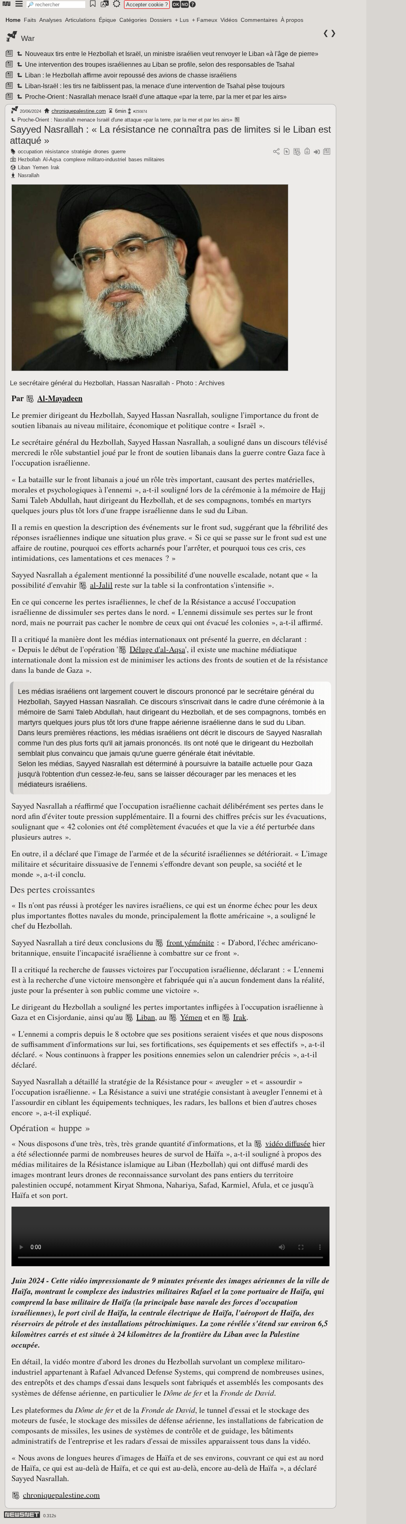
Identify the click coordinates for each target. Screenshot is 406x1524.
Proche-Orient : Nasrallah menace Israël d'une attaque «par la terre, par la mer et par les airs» (155, 96)
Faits (30, 20)
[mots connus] (307, 152)
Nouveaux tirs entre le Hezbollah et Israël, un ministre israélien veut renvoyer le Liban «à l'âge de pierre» (171, 53)
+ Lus (182, 20)
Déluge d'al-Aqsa (157, 649)
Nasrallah (28, 175)
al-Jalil (101, 584)
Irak (55, 167)
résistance (57, 152)
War (27, 38)
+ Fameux (204, 20)
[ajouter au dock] (317, 152)
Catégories (133, 20)
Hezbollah (29, 159)
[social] (276, 152)
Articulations (80, 20)
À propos (292, 20)
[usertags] (286, 152)
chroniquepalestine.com (79, 111)
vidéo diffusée (287, 1143)
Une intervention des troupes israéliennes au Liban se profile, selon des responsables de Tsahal (159, 64)
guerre (118, 152)
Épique (107, 20)
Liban (24, 167)
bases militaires (146, 159)
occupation (30, 152)
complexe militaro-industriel (94, 159)
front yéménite (190, 942)
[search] (56, 4)
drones (101, 152)
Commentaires (259, 20)
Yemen (40, 167)
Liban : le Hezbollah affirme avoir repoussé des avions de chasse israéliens (130, 75)
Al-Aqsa (52, 159)
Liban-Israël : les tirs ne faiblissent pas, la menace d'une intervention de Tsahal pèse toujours (154, 86)
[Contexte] (297, 152)
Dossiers (161, 20)
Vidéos (228, 20)
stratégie (81, 152)
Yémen (191, 1017)
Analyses (50, 20)
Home (13, 20)
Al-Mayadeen (59, 398)
